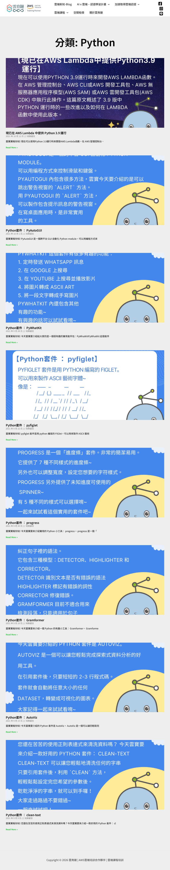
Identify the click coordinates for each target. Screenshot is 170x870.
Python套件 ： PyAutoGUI (24, 230)
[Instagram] (161, 9)
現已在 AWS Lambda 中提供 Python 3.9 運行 (36, 133)
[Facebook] (160, 4)
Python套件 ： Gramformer (25, 620)
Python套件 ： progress (22, 522)
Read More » (12, 147)
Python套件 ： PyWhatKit (24, 328)
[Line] (161, 14)
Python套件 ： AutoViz (21, 717)
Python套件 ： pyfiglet (22, 425)
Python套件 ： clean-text (23, 815)
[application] (108, 4)
